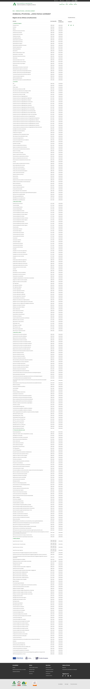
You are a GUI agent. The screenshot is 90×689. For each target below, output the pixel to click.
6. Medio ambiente (16, 538)
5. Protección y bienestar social (19, 430)
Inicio (14, 10)
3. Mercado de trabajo (17, 201)
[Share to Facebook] (68, 25)
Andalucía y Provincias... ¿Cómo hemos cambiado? (25, 10)
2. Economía (15, 81)
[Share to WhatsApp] (73, 25)
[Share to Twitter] (71, 25)
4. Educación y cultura (17, 332)
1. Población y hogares (17, 23)
